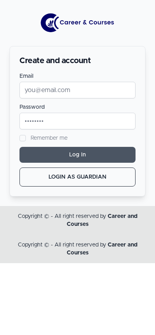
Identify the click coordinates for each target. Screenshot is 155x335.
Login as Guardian (77, 177)
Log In (77, 155)
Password (32, 107)
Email (26, 76)
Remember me (49, 138)
